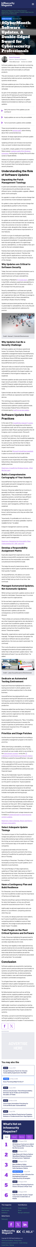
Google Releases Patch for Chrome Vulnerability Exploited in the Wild (15, 1072)
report (22, 280)
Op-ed (19, 1210)
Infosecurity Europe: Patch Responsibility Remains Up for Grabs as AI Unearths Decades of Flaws (17, 1092)
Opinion (6, 1079)
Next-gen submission (24, 1212)
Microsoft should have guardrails (22, 451)
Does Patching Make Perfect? (13, 1082)
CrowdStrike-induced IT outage (23, 423)
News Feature (6, 18)
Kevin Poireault (14, 57)
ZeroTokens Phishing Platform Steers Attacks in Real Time (23, 1185)
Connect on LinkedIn (26, 61)
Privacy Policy (18, 1240)
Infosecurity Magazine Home (9, 10)
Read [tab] (6, 1137)
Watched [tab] (21, 1137)
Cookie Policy (5, 1245)
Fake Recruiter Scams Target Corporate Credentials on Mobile (22, 1196)
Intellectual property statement (10, 1243)
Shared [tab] (14, 1137)
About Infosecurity (6, 1208)
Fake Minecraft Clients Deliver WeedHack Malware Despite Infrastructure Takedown (22, 1156)
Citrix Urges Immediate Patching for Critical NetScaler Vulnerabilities (15, 1104)
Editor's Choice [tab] (29, 1137)
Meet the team (5, 1210)
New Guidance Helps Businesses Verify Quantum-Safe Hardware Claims (22, 1166)
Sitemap (11, 1245)
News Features (22, 10)
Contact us (4, 1212)
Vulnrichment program (11, 753)
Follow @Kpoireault (14, 61)
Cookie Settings (23, 1243)
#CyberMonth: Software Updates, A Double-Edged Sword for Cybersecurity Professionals (18, 13)
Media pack (5, 1219)
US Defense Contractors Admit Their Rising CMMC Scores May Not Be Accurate (23, 1146)
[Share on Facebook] (5, 1026)
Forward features (22, 1208)
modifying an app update (21, 410)
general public (17, 130)
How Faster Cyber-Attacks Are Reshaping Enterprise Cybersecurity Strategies (23, 1176)
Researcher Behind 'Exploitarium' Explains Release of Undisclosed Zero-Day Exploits (17, 1115)
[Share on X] (11, 1026)
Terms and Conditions (7, 1240)
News (5, 1068)
